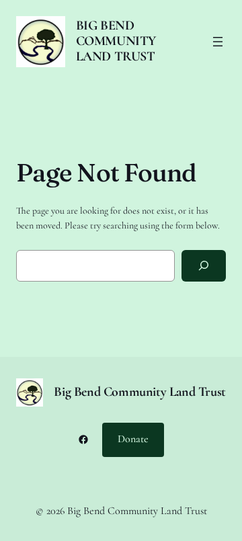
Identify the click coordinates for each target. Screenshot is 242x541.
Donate (133, 439)
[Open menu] (218, 42)
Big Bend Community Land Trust (116, 41)
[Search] (204, 266)
